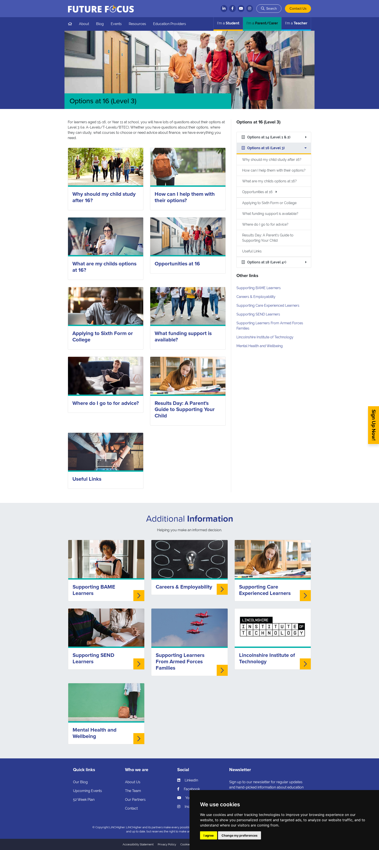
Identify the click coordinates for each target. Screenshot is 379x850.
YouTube (192, 798)
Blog (100, 24)
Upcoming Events (87, 791)
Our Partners (135, 799)
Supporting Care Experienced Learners (267, 305)
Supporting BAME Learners (258, 288)
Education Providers (169, 24)
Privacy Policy (167, 844)
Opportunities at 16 (177, 264)
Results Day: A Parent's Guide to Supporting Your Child (185, 409)
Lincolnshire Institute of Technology (264, 337)
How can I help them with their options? (185, 197)
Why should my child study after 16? (104, 197)
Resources (137, 24)
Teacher (296, 23)
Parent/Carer (262, 23)
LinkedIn (191, 780)
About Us (132, 782)
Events (116, 24)
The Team (133, 791)
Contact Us (298, 8)
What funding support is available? (183, 336)
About (84, 24)
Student (228, 23)
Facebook (191, 789)
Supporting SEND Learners (258, 314)
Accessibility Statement (138, 844)
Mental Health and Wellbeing (259, 346)
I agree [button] (209, 835)
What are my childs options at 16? (104, 267)
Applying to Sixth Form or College (102, 336)
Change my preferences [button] (239, 835)
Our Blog (80, 782)
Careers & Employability (255, 297)
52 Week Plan (84, 799)
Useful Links (86, 479)
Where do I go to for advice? (105, 403)
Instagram (192, 807)
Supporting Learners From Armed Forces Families (180, 661)
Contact (131, 808)
